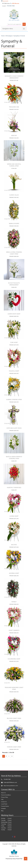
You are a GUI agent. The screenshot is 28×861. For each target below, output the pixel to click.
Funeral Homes (5, 806)
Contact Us (4, 801)
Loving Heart (14, 516)
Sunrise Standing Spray (14, 399)
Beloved (14, 545)
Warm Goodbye (14, 223)
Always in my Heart (14, 314)
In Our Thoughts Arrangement (14, 284)
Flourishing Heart (14, 659)
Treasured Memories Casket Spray (14, 688)
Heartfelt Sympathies (14, 487)
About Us (3, 792)
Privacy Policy (4, 797)
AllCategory (9, 35)
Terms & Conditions (6, 795)
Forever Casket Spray (14, 747)
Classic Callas (14, 195)
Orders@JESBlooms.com (10, 782)
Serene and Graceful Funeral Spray (14, 165)
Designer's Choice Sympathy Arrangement (14, 77)
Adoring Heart (14, 573)
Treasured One (14, 107)
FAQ (2, 799)
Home (3, 35)
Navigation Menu (7, 28)
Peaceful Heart (14, 371)
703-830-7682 (11, 6)
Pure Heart (14, 342)
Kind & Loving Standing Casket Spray (14, 253)
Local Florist (4, 804)
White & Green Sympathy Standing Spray (14, 457)
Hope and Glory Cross (14, 428)
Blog (2, 810)
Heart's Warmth (14, 630)
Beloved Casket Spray (14, 718)
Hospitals (3, 808)
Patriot (14, 602)
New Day (14, 135)
